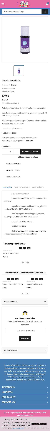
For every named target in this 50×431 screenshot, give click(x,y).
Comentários (38, 187)
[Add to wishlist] (20, 248)
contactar (29, 141)
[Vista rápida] (28, 248)
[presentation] (22, 262)
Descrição (7, 187)
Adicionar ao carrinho (30, 152)
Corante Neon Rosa (10, 253)
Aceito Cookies (39, 424)
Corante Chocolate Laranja (12, 284)
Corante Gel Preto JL (35, 284)
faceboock (11, 141)
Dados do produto (22, 187)
